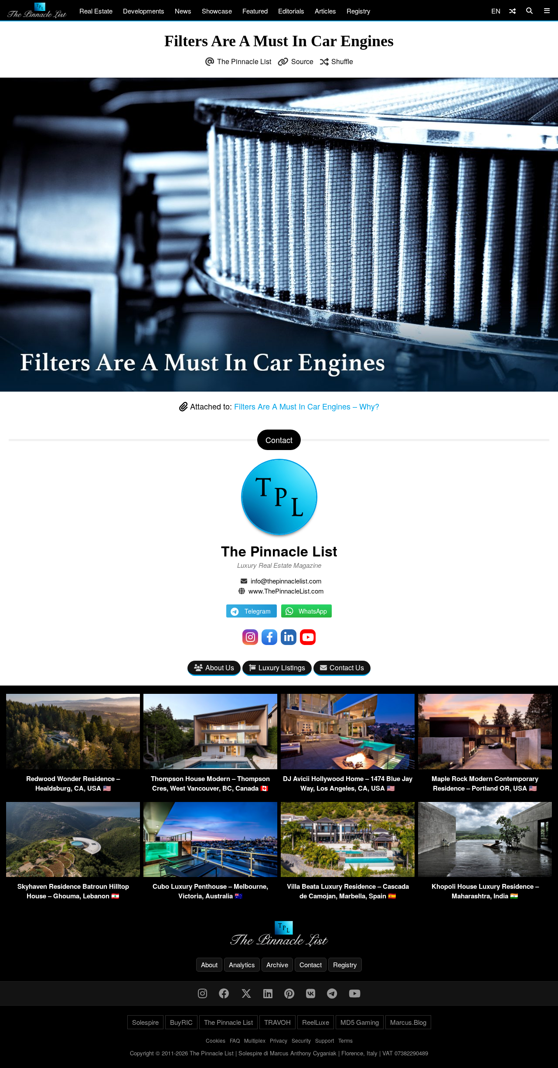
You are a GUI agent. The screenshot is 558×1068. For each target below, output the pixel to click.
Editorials (291, 10)
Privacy (278, 1040)
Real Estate (95, 10)
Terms (345, 1040)
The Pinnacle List (244, 61)
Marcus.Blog (408, 1022)
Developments (143, 10)
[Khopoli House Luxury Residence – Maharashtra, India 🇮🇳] (485, 874)
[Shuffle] (512, 10)
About (209, 964)
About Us (219, 667)
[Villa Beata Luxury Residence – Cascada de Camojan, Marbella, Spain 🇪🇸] (348, 874)
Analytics (242, 964)
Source (302, 61)
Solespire (145, 1022)
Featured (255, 10)
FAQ (235, 1040)
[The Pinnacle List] (279, 934)
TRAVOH (277, 1022)
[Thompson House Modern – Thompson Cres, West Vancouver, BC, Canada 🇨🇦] (210, 766)
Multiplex (254, 1040)
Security (301, 1040)
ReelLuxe (315, 1022)
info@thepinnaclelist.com (286, 580)
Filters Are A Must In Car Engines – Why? (306, 406)
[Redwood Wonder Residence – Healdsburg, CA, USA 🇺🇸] (73, 766)
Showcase (217, 10)
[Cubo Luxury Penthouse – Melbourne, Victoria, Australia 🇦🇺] (210, 874)
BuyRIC (181, 1022)
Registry (359, 10)
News (183, 10)
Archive (277, 964)
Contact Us (347, 667)
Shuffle (342, 61)
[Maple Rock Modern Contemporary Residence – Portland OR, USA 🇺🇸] (485, 766)
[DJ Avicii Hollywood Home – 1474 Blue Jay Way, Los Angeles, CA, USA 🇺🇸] (348, 766)
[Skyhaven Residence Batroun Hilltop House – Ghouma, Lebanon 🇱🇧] (73, 874)
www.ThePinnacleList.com (286, 590)
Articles (325, 10)
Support (324, 1040)
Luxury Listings (282, 667)
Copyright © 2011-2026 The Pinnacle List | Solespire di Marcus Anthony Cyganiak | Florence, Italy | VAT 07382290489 (279, 1053)
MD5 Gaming (359, 1022)
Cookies (215, 1040)
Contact (310, 964)
